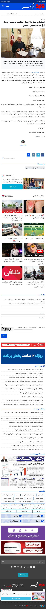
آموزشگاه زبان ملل (24, 508)
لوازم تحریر (41, 495)
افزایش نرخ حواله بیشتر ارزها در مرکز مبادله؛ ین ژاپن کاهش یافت (25, 369)
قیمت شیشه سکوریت (28, 495)
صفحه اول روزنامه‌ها (37, 454)
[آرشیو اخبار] (15, 567)
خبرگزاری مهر (35, 72)
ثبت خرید (12, 186)
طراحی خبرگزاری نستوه (35, 606)
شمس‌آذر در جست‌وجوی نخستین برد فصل (31, 393)
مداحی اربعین (7, 498)
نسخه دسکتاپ (23, 575)
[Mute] (28, 187)
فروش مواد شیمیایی (8, 501)
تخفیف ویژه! (16, 598)
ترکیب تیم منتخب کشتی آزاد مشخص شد (31, 438)
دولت (36, 14)
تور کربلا (29, 498)
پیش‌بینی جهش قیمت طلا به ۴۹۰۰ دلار (32, 397)
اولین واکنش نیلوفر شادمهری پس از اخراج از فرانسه (29, 442)
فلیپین (28, 168)
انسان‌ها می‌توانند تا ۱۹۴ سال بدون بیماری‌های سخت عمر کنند (26, 426)
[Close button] (44, 590)
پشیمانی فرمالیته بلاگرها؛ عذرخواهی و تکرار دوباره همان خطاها (26, 422)
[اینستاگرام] (27, 567)
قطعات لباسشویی (29, 505)
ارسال (4, 336)
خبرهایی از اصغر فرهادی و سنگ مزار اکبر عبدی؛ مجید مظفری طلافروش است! (23, 413)
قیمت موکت (39, 498)
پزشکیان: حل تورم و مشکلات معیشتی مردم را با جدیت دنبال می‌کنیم (24, 389)
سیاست (42, 14)
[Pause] (25, 187)
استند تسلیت (19, 498)
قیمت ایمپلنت (40, 505)
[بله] (30, 567)
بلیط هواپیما (5, 505)
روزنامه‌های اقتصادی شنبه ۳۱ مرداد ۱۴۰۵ (31, 487)
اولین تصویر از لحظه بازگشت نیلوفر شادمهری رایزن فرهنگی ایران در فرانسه (23, 434)
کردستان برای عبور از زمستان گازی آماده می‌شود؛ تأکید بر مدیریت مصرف (23, 404)
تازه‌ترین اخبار (40, 366)
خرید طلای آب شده (7, 495)
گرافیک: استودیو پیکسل (20, 606)
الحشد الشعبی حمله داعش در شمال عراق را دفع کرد (28, 430)
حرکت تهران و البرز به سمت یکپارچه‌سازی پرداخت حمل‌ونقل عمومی (24, 401)
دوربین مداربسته (39, 501)
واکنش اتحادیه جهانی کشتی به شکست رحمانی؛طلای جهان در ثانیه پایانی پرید (22, 418)
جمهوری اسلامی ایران (38, 168)
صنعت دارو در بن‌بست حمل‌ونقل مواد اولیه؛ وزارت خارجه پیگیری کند (24, 381)
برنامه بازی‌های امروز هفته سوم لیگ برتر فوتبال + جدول (27, 449)
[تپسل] (3, 176)
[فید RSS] (18, 567)
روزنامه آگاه (9, 511)
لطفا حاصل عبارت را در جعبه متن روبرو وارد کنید (31, 328)
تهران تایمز (24, 511)
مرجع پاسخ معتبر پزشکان (24, 501)
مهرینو (38, 511)
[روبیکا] (21, 567)
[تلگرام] (34, 567)
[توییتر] (24, 567)
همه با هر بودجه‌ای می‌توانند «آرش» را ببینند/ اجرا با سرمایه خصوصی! (24, 385)
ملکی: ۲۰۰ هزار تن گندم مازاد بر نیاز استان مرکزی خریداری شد (26, 377)
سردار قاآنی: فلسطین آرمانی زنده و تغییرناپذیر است (29, 373)
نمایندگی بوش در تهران (38, 508)
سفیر (17, 495)
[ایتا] (12, 567)
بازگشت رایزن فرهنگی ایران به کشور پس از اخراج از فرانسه (27, 446)
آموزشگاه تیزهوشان (16, 505)
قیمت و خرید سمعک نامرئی (9, 508)
